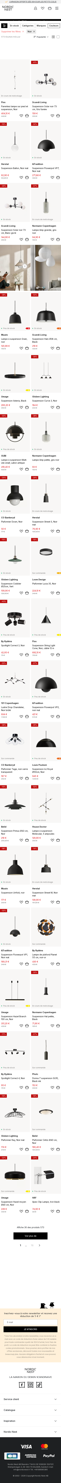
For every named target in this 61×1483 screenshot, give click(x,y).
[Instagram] (30, 1384)
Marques (41, 25)
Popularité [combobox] (41, 37)
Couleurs (53, 25)
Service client (11, 1399)
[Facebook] (22, 1384)
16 (32, 1245)
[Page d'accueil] (8, 8)
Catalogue (9, 1410)
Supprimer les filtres (11, 31)
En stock (14, 25)
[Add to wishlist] (21, 116)
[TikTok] (39, 1384)
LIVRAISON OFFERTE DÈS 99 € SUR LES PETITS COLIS (32, 2)
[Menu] (56, 8)
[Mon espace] (35, 8)
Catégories (27, 25)
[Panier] (49, 8)
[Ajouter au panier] (27, 115)
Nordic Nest (10, 1431)
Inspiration (9, 1420)
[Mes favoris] (42, 8)
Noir (30, 31)
